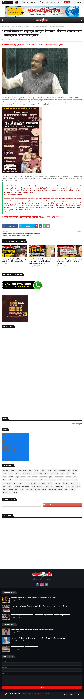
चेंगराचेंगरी (11, 477)
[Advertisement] (42, 372)
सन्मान (27, 489)
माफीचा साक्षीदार (41, 483)
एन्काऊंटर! (11, 474)
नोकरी (21, 480)
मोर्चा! (4, 486)
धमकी (75, 477)
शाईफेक (11, 489)
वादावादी (67, 486)
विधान (73, 486)
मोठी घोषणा (65, 483)
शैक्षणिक (21, 489)
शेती (16, 489)
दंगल (29, 477)
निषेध (16, 480)
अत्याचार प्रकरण (22, 470)
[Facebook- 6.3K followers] (21, 509)
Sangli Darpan (7, 39)
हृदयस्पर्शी (15, 492)
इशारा (69, 470)
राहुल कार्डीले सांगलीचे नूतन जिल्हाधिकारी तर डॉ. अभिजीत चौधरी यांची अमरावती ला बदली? (32, 629)
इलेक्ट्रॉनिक (62, 470)
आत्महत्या (43, 470)
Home (4, 26)
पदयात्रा (27, 480)
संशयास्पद (37, 489)
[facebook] (37, 584)
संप (32, 489)
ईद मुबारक (75, 470)
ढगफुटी (17, 477)
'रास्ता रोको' (6, 470)
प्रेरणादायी (39, 480)
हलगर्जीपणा (72, 489)
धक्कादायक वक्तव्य (59, 477)
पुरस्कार (33, 480)
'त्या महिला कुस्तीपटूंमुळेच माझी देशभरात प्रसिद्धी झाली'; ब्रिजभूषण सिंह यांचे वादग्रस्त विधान (14, 260)
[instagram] (42, 584)
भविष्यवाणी (74, 480)
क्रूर (68, 474)
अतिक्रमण (13, 470)
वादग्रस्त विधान (59, 486)
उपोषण (4, 474)
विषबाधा (5, 489)
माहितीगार (50, 483)
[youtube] (62, 505)
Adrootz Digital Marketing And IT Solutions (36, 694)
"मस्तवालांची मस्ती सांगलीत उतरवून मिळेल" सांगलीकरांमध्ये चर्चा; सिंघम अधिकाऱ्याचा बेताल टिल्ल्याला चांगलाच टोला (38, 638)
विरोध (78, 486)
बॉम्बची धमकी (61, 480)
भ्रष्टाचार (20, 483)
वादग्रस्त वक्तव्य (50, 486)
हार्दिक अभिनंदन (6, 492)
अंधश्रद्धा (30, 470)
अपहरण (36, 470)
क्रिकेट (62, 474)
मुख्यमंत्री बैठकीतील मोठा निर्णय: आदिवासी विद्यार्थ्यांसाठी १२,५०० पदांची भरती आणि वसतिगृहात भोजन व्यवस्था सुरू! (40, 261)
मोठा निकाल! (57, 483)
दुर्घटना (50, 477)
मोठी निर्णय (72, 483)
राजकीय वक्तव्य (25, 486)
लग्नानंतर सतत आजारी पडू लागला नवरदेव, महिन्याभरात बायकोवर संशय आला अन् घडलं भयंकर (41, 2)
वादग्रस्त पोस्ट (40, 486)
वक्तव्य (33, 486)
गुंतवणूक (73, 474)
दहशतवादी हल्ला (43, 477)
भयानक (67, 480)
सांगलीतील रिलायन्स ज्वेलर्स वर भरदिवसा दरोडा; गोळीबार (24, 647)
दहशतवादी (34, 477)
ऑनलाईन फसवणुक (38, 474)
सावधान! (60, 489)
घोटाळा (4, 477)
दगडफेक (23, 477)
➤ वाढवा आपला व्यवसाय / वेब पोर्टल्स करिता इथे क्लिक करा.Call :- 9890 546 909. (30, 217)
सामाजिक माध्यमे (52, 489)
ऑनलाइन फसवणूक (27, 474)
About (72, 694)
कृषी (52, 474)
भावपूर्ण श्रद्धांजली (7, 483)
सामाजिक (44, 489)
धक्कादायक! (68, 477)
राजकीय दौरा (17, 486)
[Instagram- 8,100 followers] (21, 505)
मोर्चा (78, 483)
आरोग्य (55, 470)
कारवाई (46, 474)
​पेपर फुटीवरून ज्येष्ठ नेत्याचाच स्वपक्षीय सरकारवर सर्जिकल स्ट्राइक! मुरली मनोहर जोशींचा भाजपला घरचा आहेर (69, 261)
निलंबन (4, 480)
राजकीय (8, 26)
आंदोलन (49, 470)
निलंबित (10, 480)
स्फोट (66, 489)
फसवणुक (47, 480)
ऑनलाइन (18, 474)
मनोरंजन (26, 483)
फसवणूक (53, 480)
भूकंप (14, 483)
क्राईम (56, 474)
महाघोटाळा (33, 483)
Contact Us (79, 694)
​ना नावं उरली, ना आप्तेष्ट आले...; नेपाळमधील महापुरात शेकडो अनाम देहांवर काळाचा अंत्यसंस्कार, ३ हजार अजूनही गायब (39, 606)
